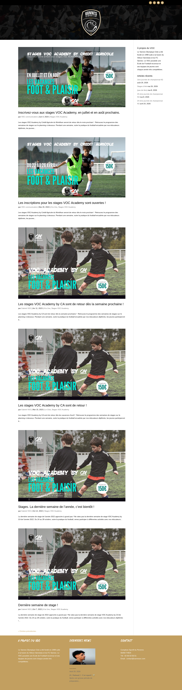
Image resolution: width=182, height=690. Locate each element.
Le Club (48, 410)
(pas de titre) (142, 90)
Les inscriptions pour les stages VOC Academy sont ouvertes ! (62, 203)
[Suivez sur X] (154, 2)
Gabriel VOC (26, 308)
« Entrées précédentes (27, 631)
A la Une (54, 207)
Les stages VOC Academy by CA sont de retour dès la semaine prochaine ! (71, 304)
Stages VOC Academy (58, 117)
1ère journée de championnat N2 (150, 80)
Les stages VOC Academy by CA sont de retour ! (52, 405)
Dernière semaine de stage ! (38, 605)
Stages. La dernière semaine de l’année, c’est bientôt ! (56, 507)
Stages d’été (142, 86)
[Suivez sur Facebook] (150, 2)
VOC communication (29, 117)
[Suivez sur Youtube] (158, 2)
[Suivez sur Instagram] (162, 2)
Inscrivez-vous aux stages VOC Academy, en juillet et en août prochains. (69, 112)
